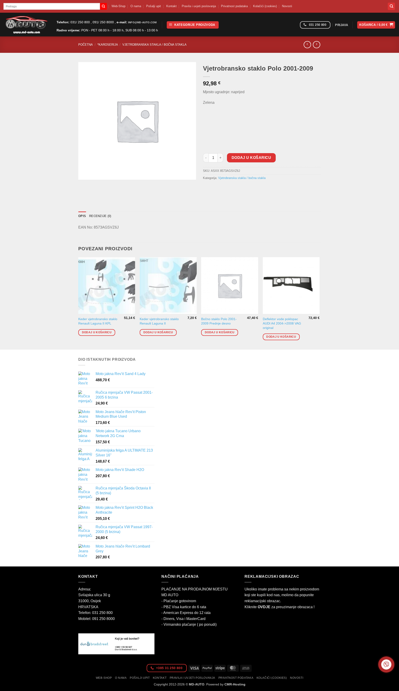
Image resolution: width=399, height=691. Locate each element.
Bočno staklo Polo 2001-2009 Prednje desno (219, 321)
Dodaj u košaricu (251, 158)
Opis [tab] (82, 216)
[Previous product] (316, 44)
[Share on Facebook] (207, 188)
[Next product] (307, 44)
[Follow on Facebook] (295, 25)
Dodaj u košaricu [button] (97, 332)
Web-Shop (118, 6)
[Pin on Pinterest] (232, 188)
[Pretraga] (391, 6)
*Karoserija (107, 44)
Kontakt (171, 6)
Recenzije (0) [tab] (100, 216)
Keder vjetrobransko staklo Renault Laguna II (159, 321)
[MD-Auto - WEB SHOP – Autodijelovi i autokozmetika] (26, 24)
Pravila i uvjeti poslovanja (199, 6)
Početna (85, 44)
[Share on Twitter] (215, 188)
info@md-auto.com (142, 22)
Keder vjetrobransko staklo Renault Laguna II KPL (97, 321)
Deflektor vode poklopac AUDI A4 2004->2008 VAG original (282, 323)
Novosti (287, 6)
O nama (135, 6)
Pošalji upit (153, 6)
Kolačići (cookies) (265, 6)
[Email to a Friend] (224, 188)
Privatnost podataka (234, 6)
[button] (193, 25)
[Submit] (103, 6)
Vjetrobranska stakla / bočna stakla (154, 44)
